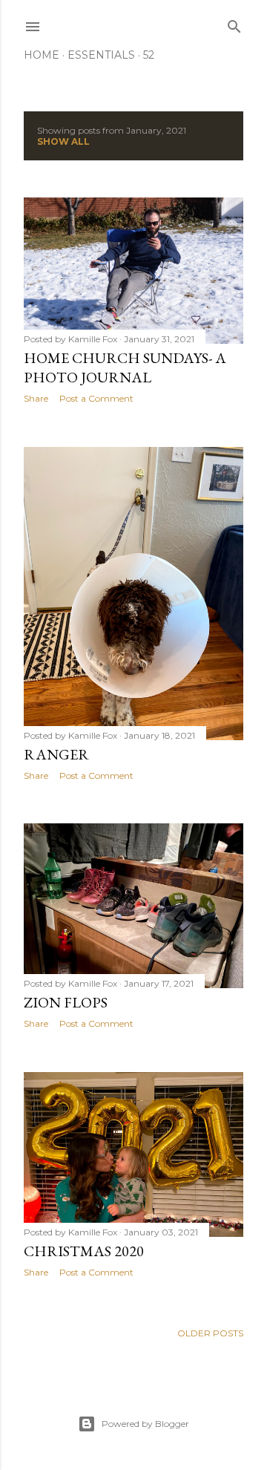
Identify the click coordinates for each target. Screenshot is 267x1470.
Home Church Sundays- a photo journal (125, 367)
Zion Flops (66, 1002)
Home (41, 55)
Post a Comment (96, 398)
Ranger (56, 754)
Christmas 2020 (84, 1251)
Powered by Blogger (145, 1423)
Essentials (101, 55)
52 (148, 55)
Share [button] (36, 398)
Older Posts (210, 1333)
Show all (63, 141)
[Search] (234, 23)
